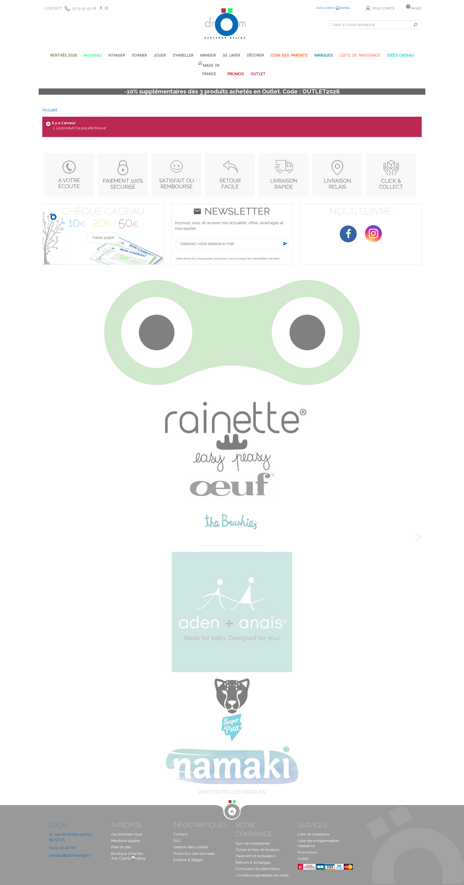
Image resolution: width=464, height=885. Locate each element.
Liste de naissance (313, 834)
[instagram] (373, 233)
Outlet (303, 858)
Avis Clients (326, 8)
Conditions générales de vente (262, 875)
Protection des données (194, 853)
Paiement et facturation (256, 856)
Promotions (307, 852)
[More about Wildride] (232, 696)
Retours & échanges (253, 862)
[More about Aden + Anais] (232, 612)
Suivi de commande (253, 843)
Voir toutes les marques (232, 792)
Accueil (49, 109)
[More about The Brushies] (232, 522)
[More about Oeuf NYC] (232, 485)
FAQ (176, 841)
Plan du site (121, 847)
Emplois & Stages (188, 860)
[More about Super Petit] (232, 727)
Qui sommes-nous (126, 834)
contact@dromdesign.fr (70, 855)
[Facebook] (348, 233)
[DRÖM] (225, 23)
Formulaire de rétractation (258, 869)
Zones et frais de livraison (257, 850)
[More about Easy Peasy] (232, 452)
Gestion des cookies (190, 847)
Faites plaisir (103, 237)
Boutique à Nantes (127, 853)
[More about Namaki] (232, 765)
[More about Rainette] (232, 356)
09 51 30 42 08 (84, 8)
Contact (53, 8)
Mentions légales (125, 841)
